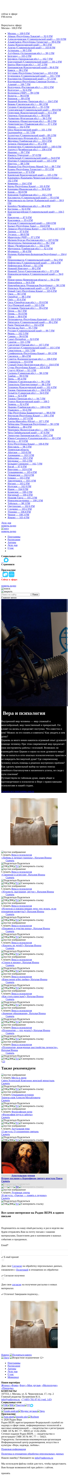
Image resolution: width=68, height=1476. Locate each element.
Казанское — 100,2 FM (20, 492)
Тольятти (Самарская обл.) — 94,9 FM (28, 393)
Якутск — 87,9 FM (18, 441)
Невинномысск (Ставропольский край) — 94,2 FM (35, 260)
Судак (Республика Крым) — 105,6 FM (29, 367)
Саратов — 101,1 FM (19, 342)
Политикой (22, 1269)
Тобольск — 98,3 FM (19, 503)
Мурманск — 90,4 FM (19, 251)
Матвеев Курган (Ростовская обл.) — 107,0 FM (33, 240)
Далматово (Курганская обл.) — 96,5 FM (29, 118)
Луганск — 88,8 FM (18, 234)
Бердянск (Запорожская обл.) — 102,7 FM (30, 59)
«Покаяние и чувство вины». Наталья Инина (25, 928)
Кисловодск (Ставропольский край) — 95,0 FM (33, 197)
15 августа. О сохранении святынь (20, 1131)
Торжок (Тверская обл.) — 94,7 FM (26, 398)
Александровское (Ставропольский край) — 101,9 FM (37, 39)
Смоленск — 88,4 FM (19, 356)
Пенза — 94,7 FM (17, 311)
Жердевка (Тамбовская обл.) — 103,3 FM (30, 141)
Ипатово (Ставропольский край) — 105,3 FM (32, 160)
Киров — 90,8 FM (17, 192)
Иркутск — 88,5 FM (18, 163)
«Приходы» (7, 1388)
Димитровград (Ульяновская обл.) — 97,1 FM (32, 124)
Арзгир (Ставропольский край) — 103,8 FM (31, 47)
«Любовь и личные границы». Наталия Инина (26, 857)
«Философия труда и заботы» (17, 1114)
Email (4, 1245)
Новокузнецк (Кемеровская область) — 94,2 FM (33, 279)
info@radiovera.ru (10, 1399)
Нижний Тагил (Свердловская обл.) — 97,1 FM (33, 271)
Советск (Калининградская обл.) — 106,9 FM (32, 359)
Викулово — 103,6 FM (20, 469)
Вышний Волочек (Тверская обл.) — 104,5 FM (33, 101)
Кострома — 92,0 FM (19, 209)
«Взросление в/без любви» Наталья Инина (24, 979)
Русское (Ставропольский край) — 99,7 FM (31, 330)
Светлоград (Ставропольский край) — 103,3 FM (34, 347)
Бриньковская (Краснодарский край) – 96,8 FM (33, 67)
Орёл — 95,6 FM (17, 299)
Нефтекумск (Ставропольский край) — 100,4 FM (34, 262)
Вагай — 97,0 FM (17, 466)
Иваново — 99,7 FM (19, 152)
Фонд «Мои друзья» (30, 1385)
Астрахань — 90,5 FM (19, 50)
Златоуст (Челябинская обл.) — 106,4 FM (30, 149)
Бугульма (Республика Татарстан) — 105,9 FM (33, 73)
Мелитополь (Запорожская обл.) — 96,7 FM (31, 243)
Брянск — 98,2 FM (18, 70)
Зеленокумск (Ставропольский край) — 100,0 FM (34, 146)
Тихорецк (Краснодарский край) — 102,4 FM (32, 387)
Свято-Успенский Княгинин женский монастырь (27, 1080)
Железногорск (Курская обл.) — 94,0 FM (29, 138)
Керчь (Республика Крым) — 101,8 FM (28, 186)
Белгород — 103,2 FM (19, 56)
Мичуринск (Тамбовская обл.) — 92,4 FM (30, 248)
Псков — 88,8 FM (17, 316)
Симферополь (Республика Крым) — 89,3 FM (32, 353)
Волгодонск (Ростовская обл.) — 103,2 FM (31, 87)
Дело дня (6, 523)
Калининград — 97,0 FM (21, 172)
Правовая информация (13, 1449)
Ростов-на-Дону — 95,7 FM (22, 327)
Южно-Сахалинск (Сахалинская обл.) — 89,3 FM (34, 438)
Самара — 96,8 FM (18, 336)
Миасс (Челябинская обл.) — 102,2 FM (28, 245)
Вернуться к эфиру (11, 25)
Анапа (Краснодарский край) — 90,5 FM (30, 44)
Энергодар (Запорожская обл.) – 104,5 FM (30, 435)
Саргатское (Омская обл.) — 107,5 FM (28, 344)
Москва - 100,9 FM (11, 28)
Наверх (5, 1354)
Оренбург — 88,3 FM (19, 296)
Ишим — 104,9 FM (18, 489)
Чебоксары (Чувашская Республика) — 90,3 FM (33, 424)
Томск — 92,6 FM (17, 395)
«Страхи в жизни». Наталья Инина (20, 962)
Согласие (17, 1266)
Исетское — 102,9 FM (19, 486)
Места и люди (18, 1077)
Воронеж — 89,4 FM (19, 98)
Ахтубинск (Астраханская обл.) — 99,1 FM (31, 53)
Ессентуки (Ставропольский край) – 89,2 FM (32, 135)
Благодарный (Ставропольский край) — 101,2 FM (35, 61)
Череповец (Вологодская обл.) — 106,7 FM (31, 429)
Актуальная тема (20, 1128)
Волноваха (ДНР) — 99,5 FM (23, 93)
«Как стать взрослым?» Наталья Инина (22, 996)
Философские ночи (21, 1111)
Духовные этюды (20, 1192)
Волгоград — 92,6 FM (19, 90)
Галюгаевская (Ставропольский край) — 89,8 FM (34, 110)
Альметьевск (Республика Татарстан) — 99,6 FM (34, 42)
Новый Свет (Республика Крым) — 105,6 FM (32, 291)
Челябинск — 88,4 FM (20, 427)
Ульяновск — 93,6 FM (19, 410)
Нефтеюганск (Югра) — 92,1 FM (25, 265)
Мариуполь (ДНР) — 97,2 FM (24, 237)
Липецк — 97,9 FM (18, 231)
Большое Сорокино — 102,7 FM (25, 463)
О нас (11, 548)
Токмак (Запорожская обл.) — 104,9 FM (29, 390)
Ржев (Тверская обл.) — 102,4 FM (26, 325)
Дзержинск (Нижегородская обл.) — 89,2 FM (32, 121)
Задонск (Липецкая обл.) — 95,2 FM (27, 143)
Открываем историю (22, 1094)
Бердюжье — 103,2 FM (20, 461)
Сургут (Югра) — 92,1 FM (22, 370)
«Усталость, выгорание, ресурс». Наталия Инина (27, 891)
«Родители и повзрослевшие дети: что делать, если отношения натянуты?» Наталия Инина (28, 910)
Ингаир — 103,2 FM (19, 483)
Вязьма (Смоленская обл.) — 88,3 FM (28, 104)
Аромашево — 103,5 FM (21, 455)
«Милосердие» (50, 1385)
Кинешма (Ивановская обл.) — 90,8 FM (29, 189)
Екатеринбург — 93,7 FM (21, 132)
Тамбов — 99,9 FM (18, 376)
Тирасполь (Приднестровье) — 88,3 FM (29, 384)
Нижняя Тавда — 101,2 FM (22, 497)
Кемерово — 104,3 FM (20, 183)
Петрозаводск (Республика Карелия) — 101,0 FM (34, 319)
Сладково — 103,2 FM (20, 509)
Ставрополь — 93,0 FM (20, 361)
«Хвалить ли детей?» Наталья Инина (21, 945)
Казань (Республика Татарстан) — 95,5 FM (31, 169)
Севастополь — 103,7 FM (21, 350)
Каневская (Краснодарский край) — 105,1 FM (32, 175)
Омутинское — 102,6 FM (21, 506)
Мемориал (13, 1377)
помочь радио (8, 525)
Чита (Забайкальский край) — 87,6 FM (28, 432)
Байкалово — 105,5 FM (20, 458)
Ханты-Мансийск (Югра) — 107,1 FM (28, 421)
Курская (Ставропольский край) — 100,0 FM (32, 223)
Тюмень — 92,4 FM (18, 404)
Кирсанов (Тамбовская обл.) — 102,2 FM (30, 194)
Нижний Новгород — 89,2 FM (24, 268)
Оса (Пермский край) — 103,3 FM (26, 305)
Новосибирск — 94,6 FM (21, 282)
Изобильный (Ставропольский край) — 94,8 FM (34, 158)
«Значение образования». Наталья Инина (23, 1013)
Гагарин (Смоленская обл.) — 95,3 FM (28, 107)
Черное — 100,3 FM (18, 514)
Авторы (12, 542)
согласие (16, 1284)
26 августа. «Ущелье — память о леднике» (24, 1195)
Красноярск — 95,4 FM (20, 220)
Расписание (14, 539)
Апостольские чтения (23, 1175)
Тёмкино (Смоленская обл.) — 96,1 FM (29, 381)
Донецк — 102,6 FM (19, 127)
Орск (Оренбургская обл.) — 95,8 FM (28, 302)
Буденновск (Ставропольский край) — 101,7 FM (34, 76)
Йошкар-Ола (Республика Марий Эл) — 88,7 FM (34, 166)
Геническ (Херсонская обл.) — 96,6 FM (29, 115)
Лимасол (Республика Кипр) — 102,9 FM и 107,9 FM (36, 228)
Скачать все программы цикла (17, 791)
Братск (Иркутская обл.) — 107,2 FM (27, 64)
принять (5, 1473)
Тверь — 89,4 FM (17, 378)
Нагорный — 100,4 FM (20, 495)
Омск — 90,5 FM (17, 294)
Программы (14, 536)
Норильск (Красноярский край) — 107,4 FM (31, 288)
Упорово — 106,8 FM (19, 512)
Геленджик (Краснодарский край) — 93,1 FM (32, 112)
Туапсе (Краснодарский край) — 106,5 (28, 401)
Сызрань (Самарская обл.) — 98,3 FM (28, 373)
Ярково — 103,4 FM (18, 517)
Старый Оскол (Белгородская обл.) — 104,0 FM (33, 364)
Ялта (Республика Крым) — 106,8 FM (28, 444)
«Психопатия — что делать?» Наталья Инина (25, 1030)
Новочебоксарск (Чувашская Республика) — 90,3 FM (36, 285)
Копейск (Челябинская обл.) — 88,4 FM (29, 206)
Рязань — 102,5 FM (18, 333)
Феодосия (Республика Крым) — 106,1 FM (31, 415)
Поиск (35, 594)
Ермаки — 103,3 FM (19, 478)
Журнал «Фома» (10, 1385)
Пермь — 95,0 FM (17, 313)
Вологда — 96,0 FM (18, 95)
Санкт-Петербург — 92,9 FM (23, 339)
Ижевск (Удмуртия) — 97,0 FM (24, 155)
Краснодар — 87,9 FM (20, 217)
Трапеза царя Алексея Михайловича (20, 1097)
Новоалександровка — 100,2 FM (25, 500)
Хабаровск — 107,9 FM (20, 418)
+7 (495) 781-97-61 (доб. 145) (36, 1399)
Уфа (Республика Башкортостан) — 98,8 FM (31, 412)
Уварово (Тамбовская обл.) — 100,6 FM (29, 407)
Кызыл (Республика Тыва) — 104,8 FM (29, 226)
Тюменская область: (18, 449)
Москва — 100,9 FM (19, 33)
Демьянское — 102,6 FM (21, 475)
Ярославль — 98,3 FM (19, 446)
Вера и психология (21, 855)
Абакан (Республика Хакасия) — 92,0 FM (30, 36)
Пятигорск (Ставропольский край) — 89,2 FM (33, 322)
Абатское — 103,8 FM (19, 452)
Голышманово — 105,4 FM (22, 472)
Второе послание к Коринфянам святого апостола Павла (31, 1178)
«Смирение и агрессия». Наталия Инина (23, 874)
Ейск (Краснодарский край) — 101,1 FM (29, 129)
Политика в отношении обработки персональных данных (32, 1453)
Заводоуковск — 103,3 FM (22, 480)
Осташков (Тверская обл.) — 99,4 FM (28, 308)
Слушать (6, 855)
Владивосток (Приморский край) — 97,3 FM (32, 78)
